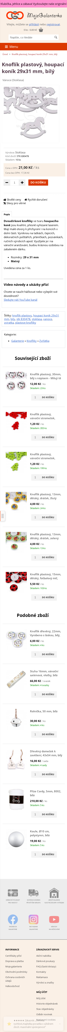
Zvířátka (44, 341)
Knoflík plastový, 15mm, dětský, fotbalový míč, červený (45, 578)
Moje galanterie (13, 966)
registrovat (53, 24)
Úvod (5, 54)
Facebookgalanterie (13, 928)
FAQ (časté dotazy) (46, 966)
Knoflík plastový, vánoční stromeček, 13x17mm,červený (42, 418)
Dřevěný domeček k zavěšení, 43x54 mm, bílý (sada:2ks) (46, 755)
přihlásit (34, 24)
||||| (2, 516)
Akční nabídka (43, 955)
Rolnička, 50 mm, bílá (44, 711)
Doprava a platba (14, 961)
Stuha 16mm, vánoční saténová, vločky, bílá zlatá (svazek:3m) (44, 675)
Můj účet (41, 998)
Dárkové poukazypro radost (13, 901)
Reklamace (42, 977)
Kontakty (41, 971)
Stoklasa (20, 152)
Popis (7, 214)
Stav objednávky (45, 1009)
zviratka (9, 322)
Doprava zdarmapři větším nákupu (33, 901)
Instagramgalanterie (33, 928)
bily (13, 319)
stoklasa (37, 319)
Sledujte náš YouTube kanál (20, 299)
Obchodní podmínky (16, 971)
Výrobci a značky (45, 982)
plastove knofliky (25, 322)
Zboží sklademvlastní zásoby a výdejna (54, 901)
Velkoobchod (12, 986)
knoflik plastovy (22, 315)
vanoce (47, 319)
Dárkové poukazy (45, 961)
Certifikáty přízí (13, 955)
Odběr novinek (44, 1014)
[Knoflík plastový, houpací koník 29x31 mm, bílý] (30, 139)
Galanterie (17, 341)
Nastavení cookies (46, 1019)
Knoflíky (32, 341)
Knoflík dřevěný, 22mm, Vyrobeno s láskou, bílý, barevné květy (45, 635)
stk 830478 (23, 319)
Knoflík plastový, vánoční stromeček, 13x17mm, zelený (42, 458)
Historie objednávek (47, 1003)
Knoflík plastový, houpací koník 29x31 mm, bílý (34, 54)
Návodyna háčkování (54, 928)
